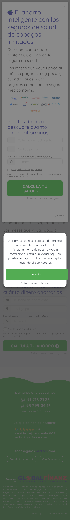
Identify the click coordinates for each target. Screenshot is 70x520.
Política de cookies (29, 283)
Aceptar (37, 274)
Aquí (53, 254)
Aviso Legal (44, 283)
